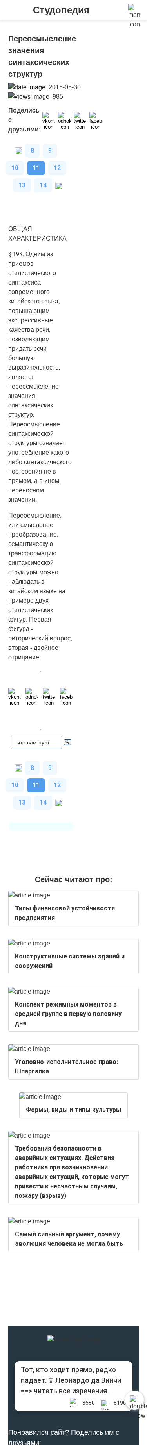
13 (21, 185)
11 (36, 168)
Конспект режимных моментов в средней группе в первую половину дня (68, 1014)
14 (43, 185)
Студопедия (61, 10)
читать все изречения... (73, 1391)
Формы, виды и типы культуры (73, 1110)
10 (14, 168)
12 (57, 168)
